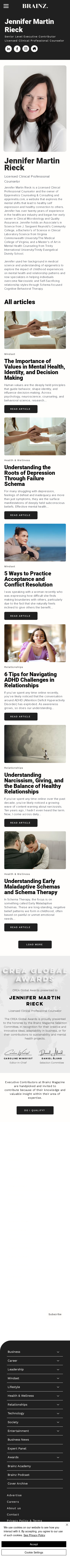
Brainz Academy (19, 1247)
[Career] (58, 1142)
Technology (16, 1195)
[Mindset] (58, 1160)
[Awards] (58, 1239)
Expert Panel (17, 1230)
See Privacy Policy (34, 1535)
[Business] (58, 1133)
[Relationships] (58, 1186)
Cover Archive (18, 1265)
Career (12, 1142)
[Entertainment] (58, 1212)
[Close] (64, 1526)
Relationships (17, 1186)
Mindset (13, 1160)
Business (14, 1133)
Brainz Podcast (18, 1256)
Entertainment (18, 1212)
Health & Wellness (21, 1177)
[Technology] (58, 1195)
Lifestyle (14, 1168)
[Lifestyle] (58, 1168)
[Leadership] (58, 1151)
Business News (18, 1221)
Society (13, 1203)
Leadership (16, 1151)
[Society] (58, 1204)
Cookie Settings (34, 1552)
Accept (34, 1544)
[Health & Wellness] (58, 1177)
